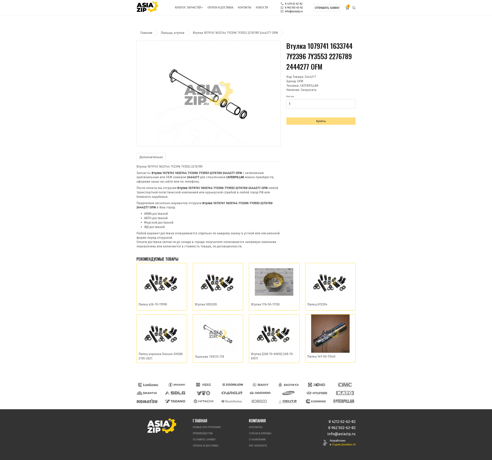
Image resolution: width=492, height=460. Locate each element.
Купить (321, 121)
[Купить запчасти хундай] (316, 393)
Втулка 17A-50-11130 (265, 304)
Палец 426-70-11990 (153, 304)
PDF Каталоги (258, 445)
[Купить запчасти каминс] (315, 401)
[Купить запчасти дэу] (260, 393)
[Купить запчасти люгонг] (148, 385)
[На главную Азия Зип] (161, 425)
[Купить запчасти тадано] (175, 401)
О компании (257, 439)
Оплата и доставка (220, 7)
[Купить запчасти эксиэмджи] (316, 385)
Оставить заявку (204, 439)
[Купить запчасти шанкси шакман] (176, 385)
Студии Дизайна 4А (344, 444)
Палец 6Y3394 (317, 304)
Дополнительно (151, 157)
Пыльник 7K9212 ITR (209, 357)
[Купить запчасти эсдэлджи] (175, 393)
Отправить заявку (327, 8)
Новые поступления (207, 427)
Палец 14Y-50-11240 (321, 356)
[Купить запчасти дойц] (287, 401)
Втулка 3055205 (206, 304)
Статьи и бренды (260, 433)
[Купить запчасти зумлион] (232, 385)
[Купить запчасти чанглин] (231, 393)
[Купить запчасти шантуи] (147, 393)
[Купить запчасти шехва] (204, 385)
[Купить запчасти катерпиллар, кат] (343, 401)
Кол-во (290, 96)
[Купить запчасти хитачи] (203, 401)
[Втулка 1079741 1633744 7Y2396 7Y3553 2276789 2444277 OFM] (208, 93)
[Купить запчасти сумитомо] (231, 401)
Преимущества (203, 433)
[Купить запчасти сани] (260, 385)
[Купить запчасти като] (345, 393)
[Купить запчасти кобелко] (259, 401)
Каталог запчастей (188, 7)
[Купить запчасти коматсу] (147, 401)
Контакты (244, 7)
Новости (262, 7)
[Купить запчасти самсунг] (288, 393)
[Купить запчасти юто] (203, 393)
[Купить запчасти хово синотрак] (288, 385)
